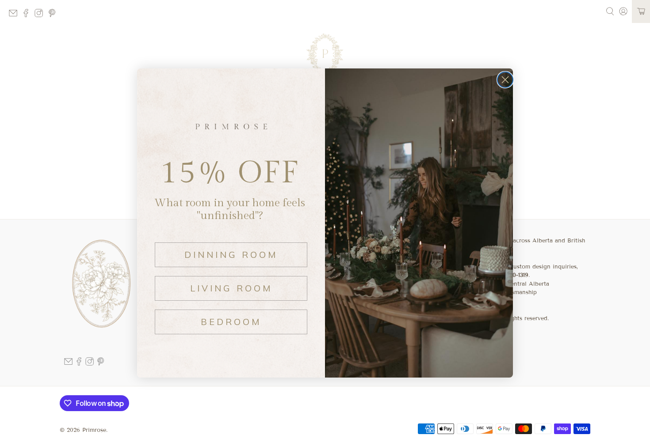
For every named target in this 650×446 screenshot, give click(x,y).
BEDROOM (231, 321)
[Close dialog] (505, 79)
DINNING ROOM (231, 254)
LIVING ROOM (231, 288)
